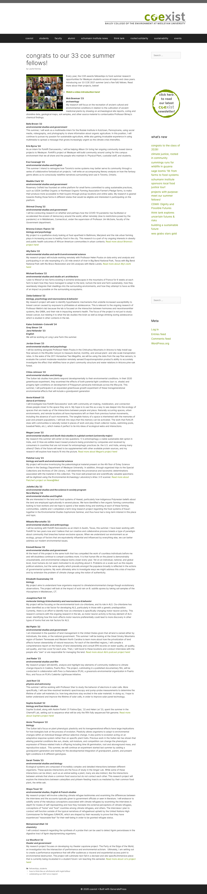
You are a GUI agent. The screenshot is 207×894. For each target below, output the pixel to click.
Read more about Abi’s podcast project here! (108, 652)
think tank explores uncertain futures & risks (163, 216)
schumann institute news (94, 38)
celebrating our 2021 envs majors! (43, 874)
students (44, 38)
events (178, 38)
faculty (58, 38)
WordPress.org (160, 343)
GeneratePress (118, 889)
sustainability (161, 38)
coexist (29, 38)
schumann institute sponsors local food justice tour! (163, 183)
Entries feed (158, 334)
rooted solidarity (139, 38)
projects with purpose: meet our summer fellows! (164, 195)
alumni (71, 38)
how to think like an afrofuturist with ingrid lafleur (49, 871)
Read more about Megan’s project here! (97, 451)
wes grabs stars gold (164, 233)
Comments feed (161, 338)
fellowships (34, 868)
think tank (119, 38)
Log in (155, 329)
